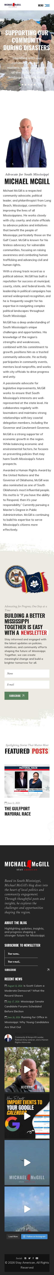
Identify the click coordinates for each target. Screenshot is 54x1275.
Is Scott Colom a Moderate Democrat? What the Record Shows (24, 990)
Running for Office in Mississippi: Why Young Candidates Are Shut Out (26, 1022)
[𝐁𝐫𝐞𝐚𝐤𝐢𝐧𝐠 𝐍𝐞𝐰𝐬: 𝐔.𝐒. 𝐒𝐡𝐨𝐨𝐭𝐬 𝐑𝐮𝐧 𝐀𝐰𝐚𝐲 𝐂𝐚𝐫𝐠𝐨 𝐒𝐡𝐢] (27, 1069)
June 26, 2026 (14, 1017)
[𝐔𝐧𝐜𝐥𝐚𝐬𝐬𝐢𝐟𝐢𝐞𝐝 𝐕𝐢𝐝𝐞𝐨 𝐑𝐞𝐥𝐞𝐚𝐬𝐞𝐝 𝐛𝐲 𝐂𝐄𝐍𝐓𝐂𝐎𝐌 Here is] (27, 1209)
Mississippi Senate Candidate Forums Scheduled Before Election (24, 1006)
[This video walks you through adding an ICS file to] (27, 1116)
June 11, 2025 (14, 803)
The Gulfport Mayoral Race (17, 811)
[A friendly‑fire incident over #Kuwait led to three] (27, 1162)
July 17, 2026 (14, 1001)
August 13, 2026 (15, 986)
